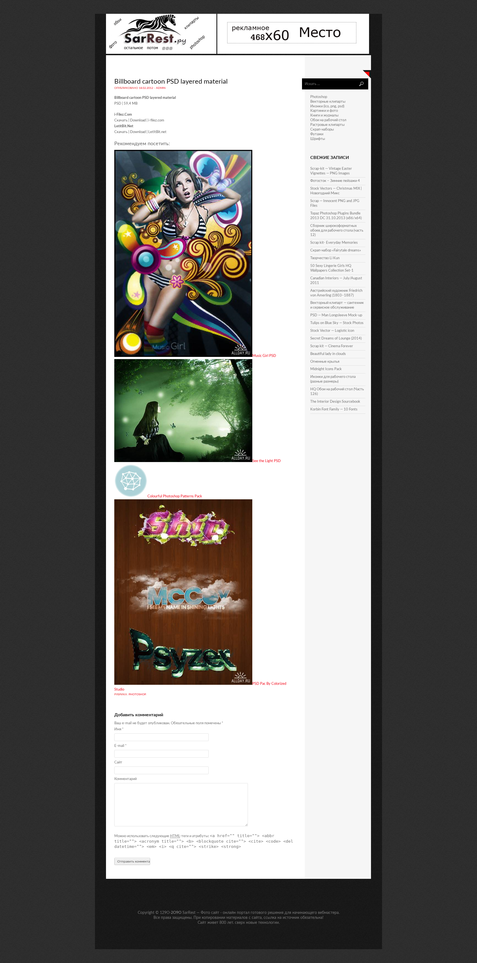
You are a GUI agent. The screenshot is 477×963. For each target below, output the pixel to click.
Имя (119, 729)
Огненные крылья (324, 362)
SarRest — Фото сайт (200, 913)
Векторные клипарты (327, 102)
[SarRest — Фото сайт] (161, 53)
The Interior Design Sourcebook (335, 402)
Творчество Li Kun (325, 258)
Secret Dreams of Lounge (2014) (336, 338)
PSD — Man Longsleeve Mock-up (336, 315)
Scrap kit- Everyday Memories (334, 243)
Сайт (118, 762)
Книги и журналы (324, 115)
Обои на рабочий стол (328, 120)
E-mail (120, 746)
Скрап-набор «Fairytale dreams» (335, 250)
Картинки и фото (324, 111)
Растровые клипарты (327, 125)
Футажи (316, 134)
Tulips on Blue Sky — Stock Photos (337, 323)
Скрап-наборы (322, 129)
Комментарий (125, 779)
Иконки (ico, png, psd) (327, 106)
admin (161, 88)
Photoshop (137, 694)
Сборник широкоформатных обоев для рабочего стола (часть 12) (336, 230)
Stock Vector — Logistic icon (332, 331)
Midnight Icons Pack (326, 369)
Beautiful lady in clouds (328, 354)
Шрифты (317, 139)
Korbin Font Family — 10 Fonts (333, 409)
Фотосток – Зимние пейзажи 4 (335, 181)
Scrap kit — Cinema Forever (331, 346)
